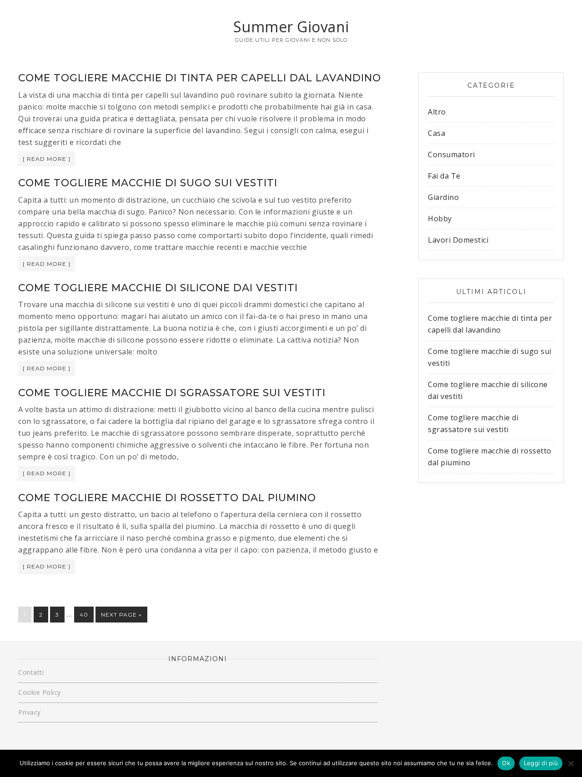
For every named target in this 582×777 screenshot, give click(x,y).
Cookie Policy (39, 692)
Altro (437, 112)
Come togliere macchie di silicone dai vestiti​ (158, 288)
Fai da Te (444, 176)
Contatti (31, 672)
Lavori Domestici (458, 240)
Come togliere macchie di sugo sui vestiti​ (147, 183)
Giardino (443, 197)
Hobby (440, 219)
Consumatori (451, 154)
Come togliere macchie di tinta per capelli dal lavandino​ (199, 78)
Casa (436, 133)
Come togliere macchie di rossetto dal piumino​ (167, 498)
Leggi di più (541, 763)
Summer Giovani (291, 26)
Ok (506, 763)
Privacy (29, 712)
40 (84, 614)
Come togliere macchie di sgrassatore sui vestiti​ (172, 393)
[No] (570, 763)
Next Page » (121, 614)
